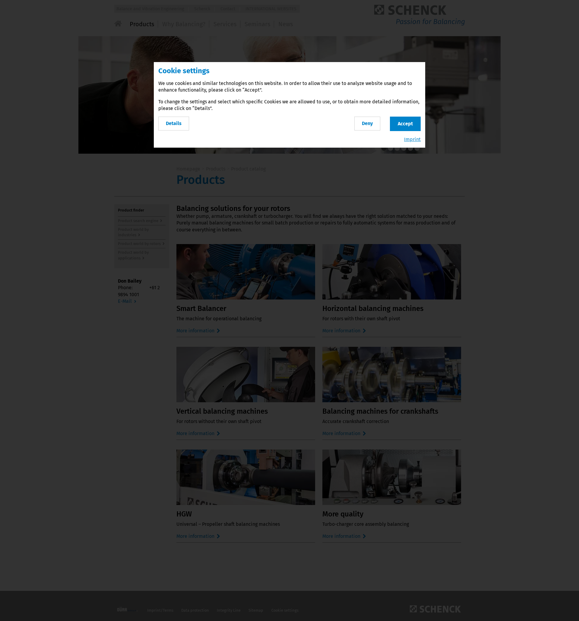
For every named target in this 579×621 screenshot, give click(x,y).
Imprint (412, 139)
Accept (405, 124)
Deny (367, 123)
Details (174, 123)
